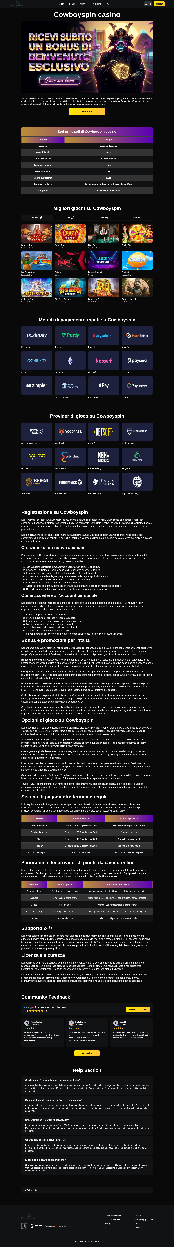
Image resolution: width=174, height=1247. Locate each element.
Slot (135, 218)
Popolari (35, 218)
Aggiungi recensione (138, 1009)
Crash (102, 218)
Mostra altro (87, 1053)
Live (68, 218)
